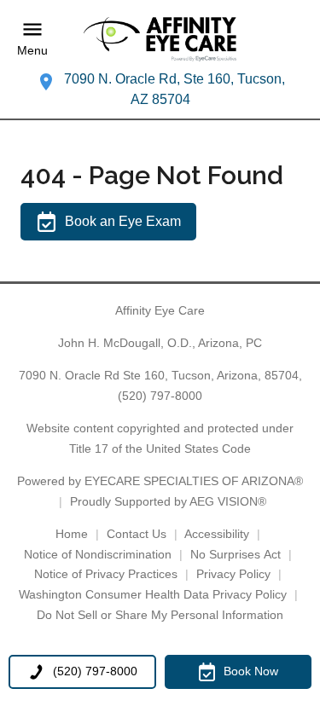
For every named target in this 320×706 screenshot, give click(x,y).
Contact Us (136, 534)
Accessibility (216, 534)
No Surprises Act (235, 554)
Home (71, 534)
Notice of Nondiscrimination (98, 554)
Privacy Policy (233, 574)
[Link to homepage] (160, 39)
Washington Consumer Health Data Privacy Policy (153, 594)
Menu (32, 51)
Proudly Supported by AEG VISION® (168, 501)
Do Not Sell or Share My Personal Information (160, 615)
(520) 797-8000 (160, 395)
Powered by (160, 481)
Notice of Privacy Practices (105, 574)
